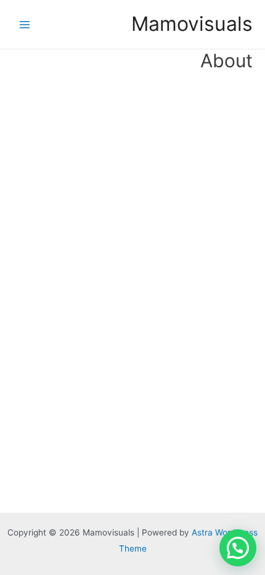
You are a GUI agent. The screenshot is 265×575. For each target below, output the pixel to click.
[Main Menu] (25, 24)
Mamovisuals (192, 24)
